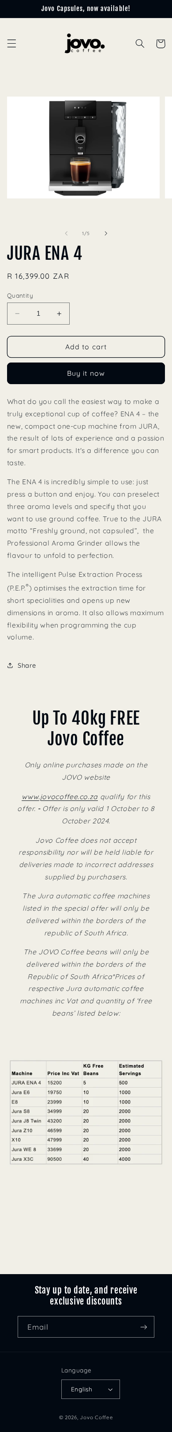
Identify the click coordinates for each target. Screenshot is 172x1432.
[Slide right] (106, 233)
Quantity (20, 295)
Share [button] (27, 665)
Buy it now (86, 373)
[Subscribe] (144, 1327)
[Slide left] (66, 233)
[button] (11, 44)
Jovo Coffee (96, 1417)
